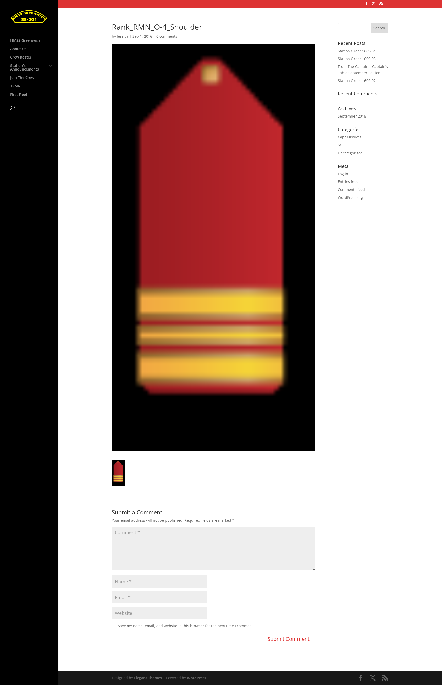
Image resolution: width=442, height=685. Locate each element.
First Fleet (18, 95)
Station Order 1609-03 (357, 58)
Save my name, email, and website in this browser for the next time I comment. (186, 625)
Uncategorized (350, 152)
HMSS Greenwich (25, 41)
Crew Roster (20, 57)
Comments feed (351, 189)
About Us (18, 49)
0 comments (166, 36)
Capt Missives (349, 137)
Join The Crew (22, 78)
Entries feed (348, 181)
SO (340, 145)
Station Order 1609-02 (357, 80)
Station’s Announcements (24, 68)
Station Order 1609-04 (357, 51)
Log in (343, 173)
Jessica (122, 36)
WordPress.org (350, 197)
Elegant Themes (148, 677)
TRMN (15, 86)
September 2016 (352, 116)
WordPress (196, 677)
